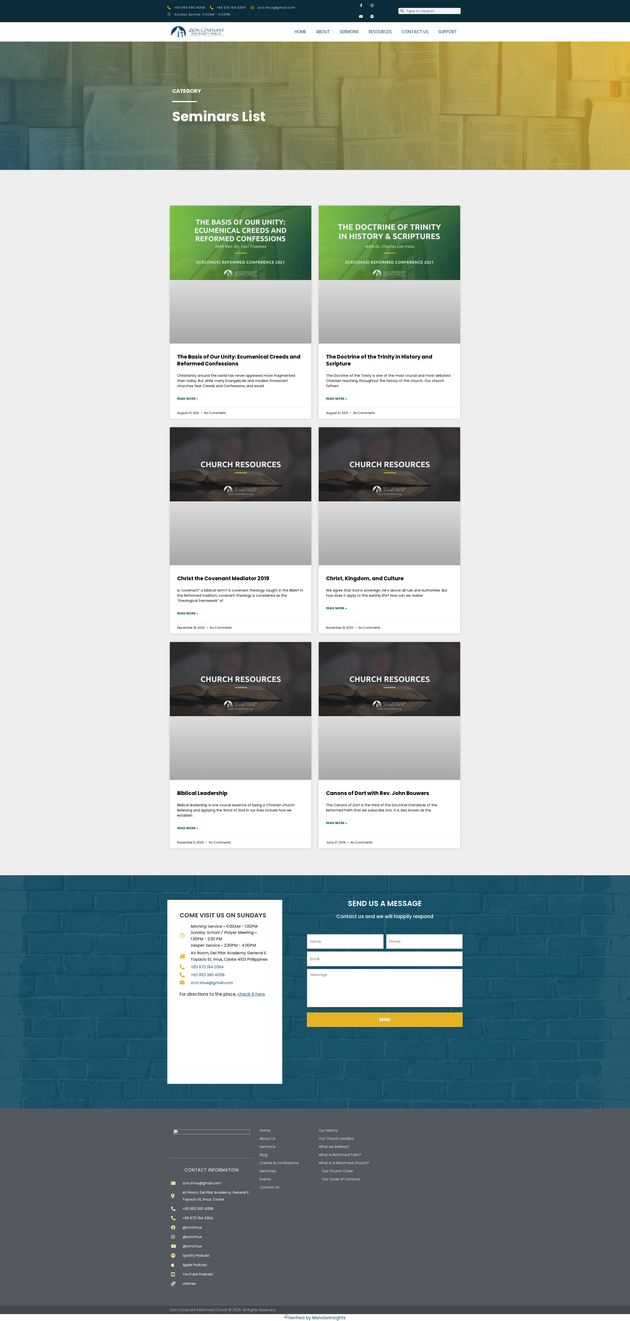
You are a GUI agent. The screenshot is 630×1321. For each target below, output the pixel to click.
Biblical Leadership (202, 793)
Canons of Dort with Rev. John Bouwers (377, 793)
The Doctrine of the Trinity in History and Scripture (379, 360)
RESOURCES (380, 32)
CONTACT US (415, 32)
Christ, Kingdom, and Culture (365, 578)
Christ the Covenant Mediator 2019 (223, 578)
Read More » (187, 398)
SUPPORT (447, 32)
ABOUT (323, 32)
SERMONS (349, 32)
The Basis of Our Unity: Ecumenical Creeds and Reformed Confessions (238, 360)
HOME (300, 32)
